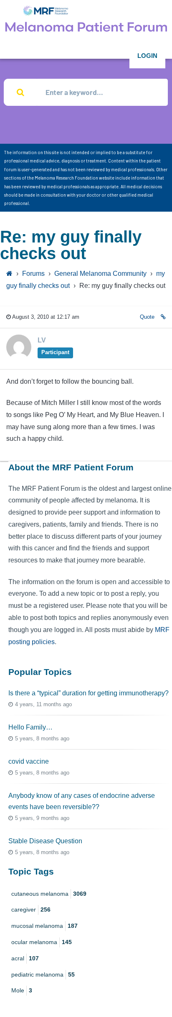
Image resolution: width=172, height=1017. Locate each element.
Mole (21, 990)
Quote (147, 317)
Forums (33, 273)
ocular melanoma (41, 942)
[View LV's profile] (18, 356)
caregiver (31, 909)
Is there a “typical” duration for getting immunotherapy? (88, 693)
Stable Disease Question (45, 841)
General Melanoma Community (100, 273)
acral (25, 958)
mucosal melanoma (44, 925)
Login (147, 55)
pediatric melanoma (43, 974)
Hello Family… (30, 727)
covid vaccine (28, 761)
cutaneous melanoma (48, 893)
